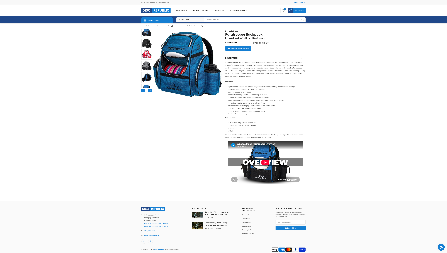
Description (231, 58)
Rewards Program (248, 215)
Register (303, 2)
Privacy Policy (246, 222)
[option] (146, 32)
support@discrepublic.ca (159, 2)
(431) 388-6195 (149, 231)
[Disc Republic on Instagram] (150, 241)
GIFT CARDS (219, 10)
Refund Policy (247, 226)
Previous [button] (143, 90)
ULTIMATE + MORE (200, 10)
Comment (218, 218)
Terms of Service (248, 234)
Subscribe (289, 228)
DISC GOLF (181, 10)
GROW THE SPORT (237, 10)
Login (296, 2)
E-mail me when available (240, 48)
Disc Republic (159, 250)
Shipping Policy (247, 230)
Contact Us (246, 219)
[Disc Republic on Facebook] (143, 241)
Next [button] (150, 90)
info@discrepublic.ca (151, 235)
